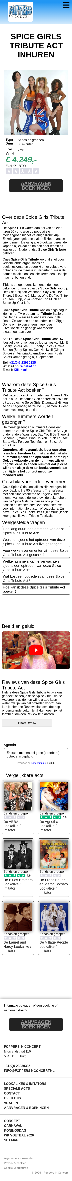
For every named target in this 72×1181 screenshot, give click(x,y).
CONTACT (12, 1093)
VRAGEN (11, 1103)
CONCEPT (12, 1121)
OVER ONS (12, 1098)
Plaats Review (27, 722)
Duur (9, 143)
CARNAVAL (13, 1125)
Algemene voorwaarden (19, 1158)
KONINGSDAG (15, 1130)
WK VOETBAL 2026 (19, 1135)
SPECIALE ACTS (17, 1088)
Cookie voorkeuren (16, 1167)
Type (9, 140)
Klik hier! (20, 370)
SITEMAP (11, 1140)
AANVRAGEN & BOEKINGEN (26, 1108)
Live (9, 149)
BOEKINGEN (36, 186)
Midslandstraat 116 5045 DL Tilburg (17, 1054)
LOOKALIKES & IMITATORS (25, 1083)
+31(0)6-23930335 (22, 362)
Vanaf (10, 153)
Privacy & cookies (15, 1163)
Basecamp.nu (38, 763)
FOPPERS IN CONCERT (22, 1046)
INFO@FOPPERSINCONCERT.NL (29, 1070)
